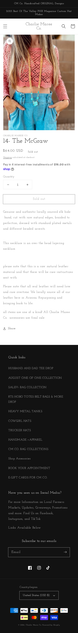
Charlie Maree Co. (34, 625)
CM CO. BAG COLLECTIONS (28, 449)
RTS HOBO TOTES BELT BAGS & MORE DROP (35, 399)
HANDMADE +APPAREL (25, 439)
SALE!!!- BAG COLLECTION (27, 387)
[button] (5, 26)
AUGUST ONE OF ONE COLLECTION (35, 378)
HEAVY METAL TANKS (25, 411)
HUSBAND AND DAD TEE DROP (30, 368)
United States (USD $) (36, 595)
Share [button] (12, 328)
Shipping (7, 157)
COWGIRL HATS (19, 421)
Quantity (8, 176)
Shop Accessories (19, 458)
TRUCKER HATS (19, 430)
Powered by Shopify (51, 625)
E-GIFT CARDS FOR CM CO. (27, 477)
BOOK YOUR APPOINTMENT (29, 468)
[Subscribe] (65, 552)
